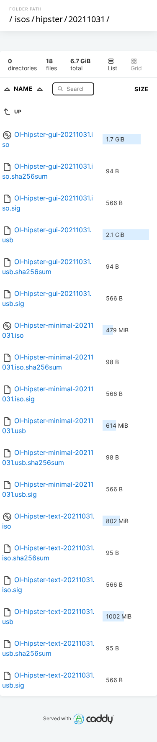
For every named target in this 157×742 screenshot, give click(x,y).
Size (141, 88)
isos (22, 19)
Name (24, 88)
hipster (49, 19)
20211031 (86, 19)
